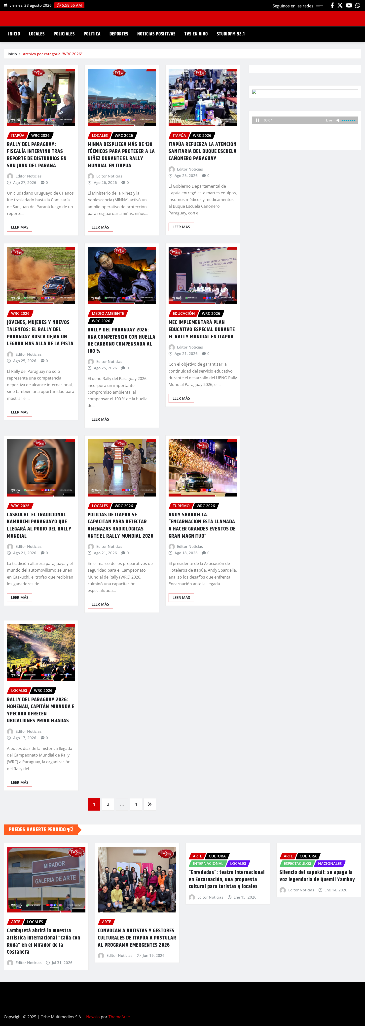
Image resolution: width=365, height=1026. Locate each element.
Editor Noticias (28, 176)
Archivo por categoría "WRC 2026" (52, 53)
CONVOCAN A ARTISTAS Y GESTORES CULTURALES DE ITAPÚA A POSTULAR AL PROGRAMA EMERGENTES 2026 (137, 938)
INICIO (14, 34)
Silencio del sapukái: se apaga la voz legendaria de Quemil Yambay (317, 876)
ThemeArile (119, 1017)
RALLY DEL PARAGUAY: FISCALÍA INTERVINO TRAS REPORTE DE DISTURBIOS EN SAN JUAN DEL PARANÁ (37, 155)
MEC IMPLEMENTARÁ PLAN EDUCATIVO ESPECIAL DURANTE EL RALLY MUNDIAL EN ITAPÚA (202, 329)
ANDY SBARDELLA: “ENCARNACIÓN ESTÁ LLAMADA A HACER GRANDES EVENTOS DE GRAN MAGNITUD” (202, 525)
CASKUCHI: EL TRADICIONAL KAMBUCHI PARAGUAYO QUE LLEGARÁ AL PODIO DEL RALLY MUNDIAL (39, 525)
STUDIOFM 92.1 (231, 34)
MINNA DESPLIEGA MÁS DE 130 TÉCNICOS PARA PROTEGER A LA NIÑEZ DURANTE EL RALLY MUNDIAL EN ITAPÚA (121, 155)
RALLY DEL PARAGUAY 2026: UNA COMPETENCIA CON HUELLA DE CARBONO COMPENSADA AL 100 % (121, 340)
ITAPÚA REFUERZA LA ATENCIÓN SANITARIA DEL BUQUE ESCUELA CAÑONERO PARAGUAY (203, 151)
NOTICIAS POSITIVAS (156, 34)
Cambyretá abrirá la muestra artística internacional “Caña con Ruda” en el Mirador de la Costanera (43, 941)
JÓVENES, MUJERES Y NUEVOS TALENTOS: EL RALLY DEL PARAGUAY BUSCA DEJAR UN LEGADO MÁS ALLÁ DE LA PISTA (40, 333)
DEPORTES (119, 34)
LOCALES (37, 34)
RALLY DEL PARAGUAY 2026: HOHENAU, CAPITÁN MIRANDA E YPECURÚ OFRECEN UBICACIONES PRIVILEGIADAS (40, 710)
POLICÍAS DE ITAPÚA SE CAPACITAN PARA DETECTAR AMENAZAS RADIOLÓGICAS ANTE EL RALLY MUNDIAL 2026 (120, 525)
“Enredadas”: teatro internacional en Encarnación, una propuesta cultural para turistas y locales (227, 879)
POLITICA (92, 34)
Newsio (93, 1017)
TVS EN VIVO (196, 34)
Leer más (19, 227)
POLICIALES (64, 34)
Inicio (12, 53)
